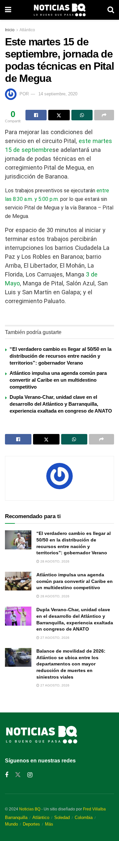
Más (49, 824)
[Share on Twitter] (58, 115)
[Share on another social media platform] (104, 115)
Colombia (84, 817)
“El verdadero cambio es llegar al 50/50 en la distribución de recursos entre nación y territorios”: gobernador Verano (60, 356)
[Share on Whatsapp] (82, 115)
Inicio (10, 30)
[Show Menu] (8, 10)
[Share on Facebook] (36, 115)
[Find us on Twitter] (18, 775)
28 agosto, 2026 (54, 561)
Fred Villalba (94, 809)
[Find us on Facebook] (6, 775)
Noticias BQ (29, 809)
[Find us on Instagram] (29, 775)
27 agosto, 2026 (54, 637)
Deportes (31, 824)
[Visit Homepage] (59, 9)
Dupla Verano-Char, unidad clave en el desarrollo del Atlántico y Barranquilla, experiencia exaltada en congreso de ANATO (61, 404)
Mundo (11, 824)
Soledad (62, 817)
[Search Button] (110, 10)
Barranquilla (16, 817)
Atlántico (27, 30)
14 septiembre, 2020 (57, 93)
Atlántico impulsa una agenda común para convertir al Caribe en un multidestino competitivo (58, 380)
